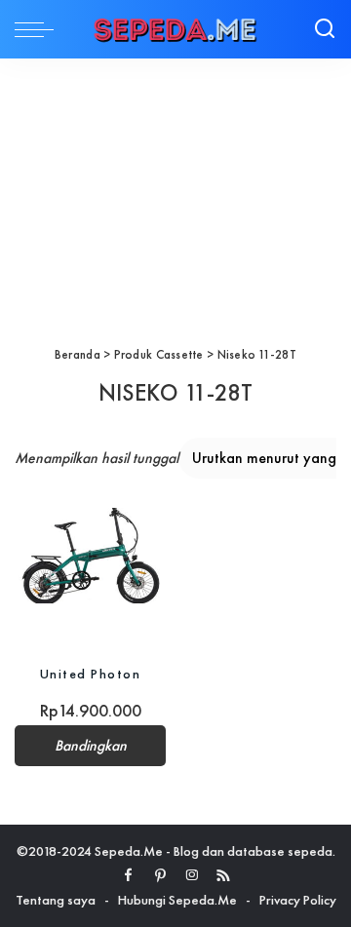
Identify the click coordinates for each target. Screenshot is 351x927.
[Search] (324, 29)
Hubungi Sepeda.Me (177, 899)
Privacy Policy (297, 899)
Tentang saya (56, 899)
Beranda (77, 354)
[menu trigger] (39, 29)
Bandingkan (91, 745)
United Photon (90, 673)
